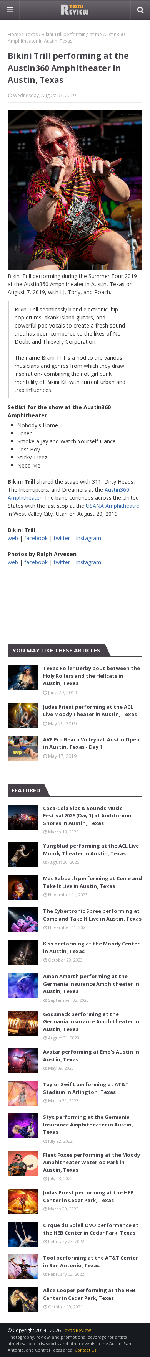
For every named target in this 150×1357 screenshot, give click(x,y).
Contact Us (85, 1350)
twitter (62, 538)
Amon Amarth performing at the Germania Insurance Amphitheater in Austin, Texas (91, 984)
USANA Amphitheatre (112, 505)
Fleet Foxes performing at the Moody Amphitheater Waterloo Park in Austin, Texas (91, 1162)
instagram (88, 538)
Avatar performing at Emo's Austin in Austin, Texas (91, 1055)
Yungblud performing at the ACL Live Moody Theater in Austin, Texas (91, 849)
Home (14, 34)
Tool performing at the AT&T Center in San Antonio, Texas (90, 1261)
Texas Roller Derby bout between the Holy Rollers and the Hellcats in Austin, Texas (91, 676)
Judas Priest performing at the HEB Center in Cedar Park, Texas (88, 1196)
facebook (36, 538)
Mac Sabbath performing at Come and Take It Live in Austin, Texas (92, 882)
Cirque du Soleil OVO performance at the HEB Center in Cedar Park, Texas (90, 1229)
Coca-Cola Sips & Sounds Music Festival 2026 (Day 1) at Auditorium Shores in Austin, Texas (87, 816)
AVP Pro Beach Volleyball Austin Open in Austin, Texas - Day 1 (91, 743)
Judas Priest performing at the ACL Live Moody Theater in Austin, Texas (90, 710)
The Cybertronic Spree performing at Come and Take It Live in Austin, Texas (92, 914)
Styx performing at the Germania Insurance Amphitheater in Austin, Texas (88, 1124)
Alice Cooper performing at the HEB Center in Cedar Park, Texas (89, 1294)
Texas (31, 34)
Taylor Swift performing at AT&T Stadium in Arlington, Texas (86, 1088)
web (13, 538)
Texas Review (76, 1330)
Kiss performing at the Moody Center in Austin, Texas (91, 947)
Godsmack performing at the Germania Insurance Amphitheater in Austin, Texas (91, 1022)
